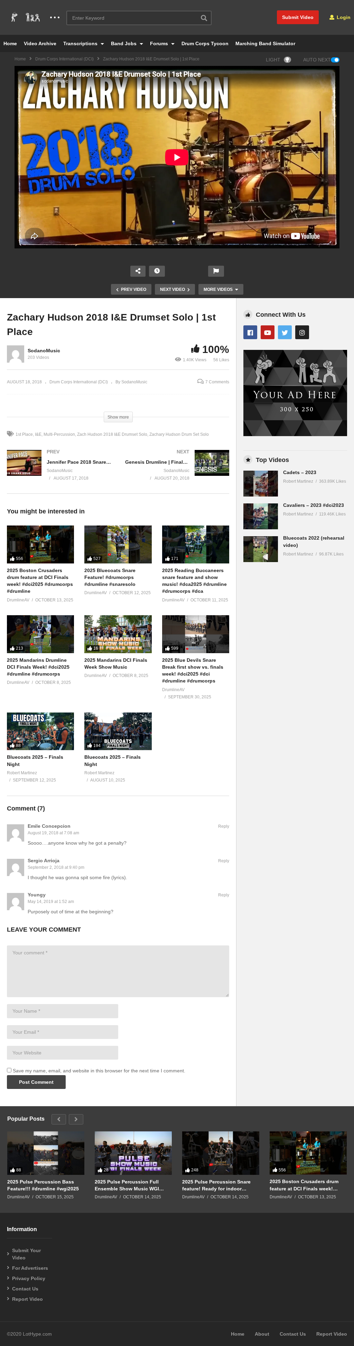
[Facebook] (250, 332)
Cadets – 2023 (299, 472)
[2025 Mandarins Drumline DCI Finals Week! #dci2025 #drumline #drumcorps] (40, 634)
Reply (223, 826)
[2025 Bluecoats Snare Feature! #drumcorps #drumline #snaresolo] (117, 544)
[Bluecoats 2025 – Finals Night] (40, 731)
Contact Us (25, 1288)
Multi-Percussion (59, 434)
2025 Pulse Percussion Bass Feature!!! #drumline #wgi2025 (43, 1185)
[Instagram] (302, 332)
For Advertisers (30, 1268)
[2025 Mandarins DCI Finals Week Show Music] (117, 634)
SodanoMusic (44, 350)
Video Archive (40, 43)
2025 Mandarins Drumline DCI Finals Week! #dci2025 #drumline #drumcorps (38, 667)
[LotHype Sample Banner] (295, 434)
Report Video (27, 1299)
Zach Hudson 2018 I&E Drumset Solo (112, 434)
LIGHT (273, 59)
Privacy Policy (28, 1278)
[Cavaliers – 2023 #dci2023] (260, 516)
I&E (38, 434)
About (262, 1334)
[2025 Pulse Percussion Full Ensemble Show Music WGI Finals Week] (133, 1153)
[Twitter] (285, 332)
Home (10, 43)
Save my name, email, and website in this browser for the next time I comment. (99, 1070)
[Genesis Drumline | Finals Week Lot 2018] (177, 471)
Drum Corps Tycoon (205, 43)
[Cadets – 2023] (260, 484)
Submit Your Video (26, 1254)
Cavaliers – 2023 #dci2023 (313, 505)
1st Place (24, 434)
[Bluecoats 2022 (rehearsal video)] (260, 549)
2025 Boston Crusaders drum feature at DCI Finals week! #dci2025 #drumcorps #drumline (307, 1185)
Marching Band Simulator (265, 43)
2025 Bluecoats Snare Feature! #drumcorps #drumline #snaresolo (110, 577)
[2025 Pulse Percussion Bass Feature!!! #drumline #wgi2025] (45, 1153)
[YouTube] (267, 332)
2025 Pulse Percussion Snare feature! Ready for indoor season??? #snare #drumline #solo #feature (216, 1185)
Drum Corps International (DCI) (64, 59)
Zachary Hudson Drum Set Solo (179, 434)
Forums (159, 43)
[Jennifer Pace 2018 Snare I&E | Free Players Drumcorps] (59, 471)
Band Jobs (124, 43)
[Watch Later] (157, 271)
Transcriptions (81, 43)
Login (343, 17)
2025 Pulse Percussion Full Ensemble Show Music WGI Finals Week (127, 1185)
